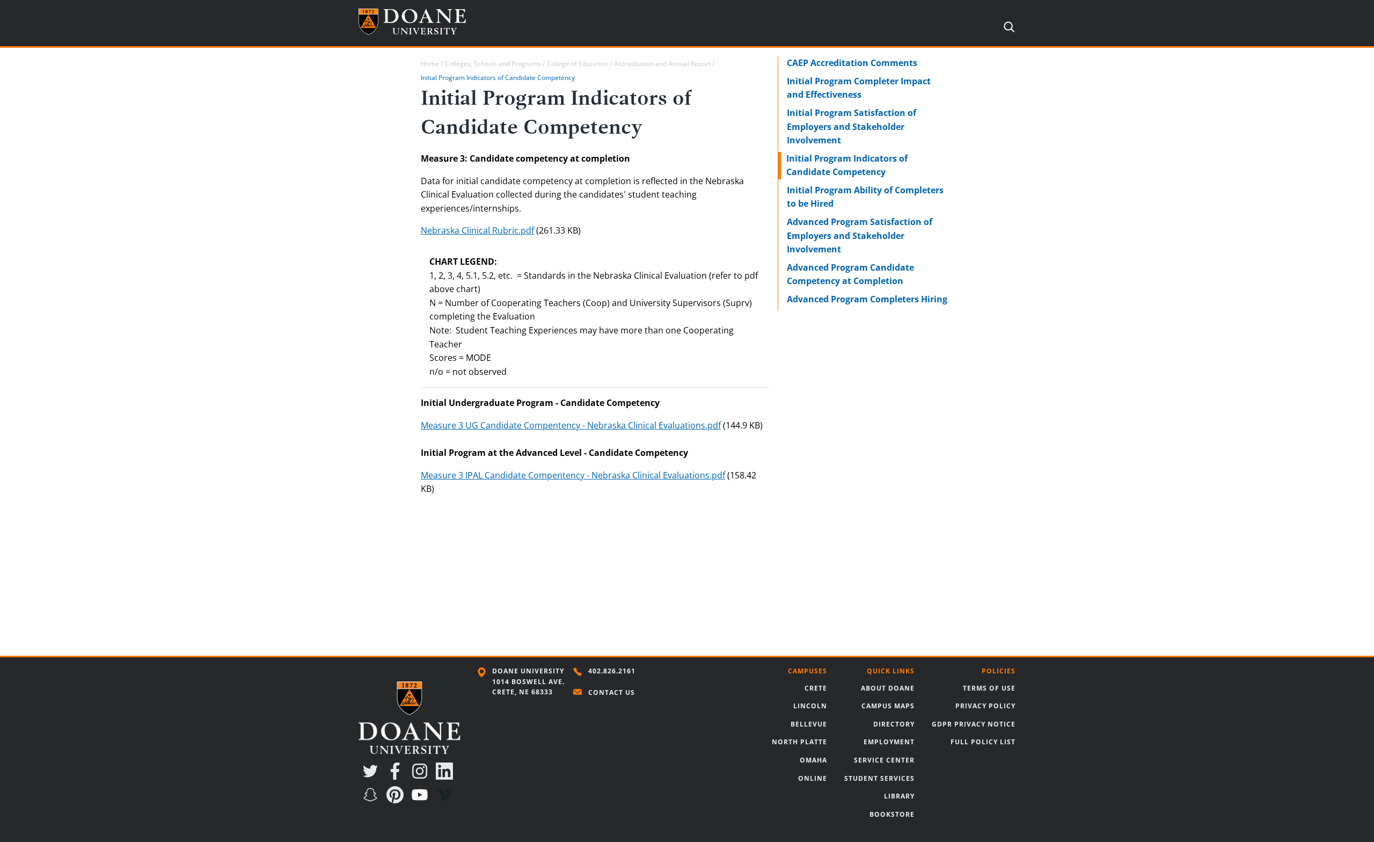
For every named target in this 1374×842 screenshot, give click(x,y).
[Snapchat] (372, 800)
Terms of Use (989, 688)
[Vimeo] (446, 800)
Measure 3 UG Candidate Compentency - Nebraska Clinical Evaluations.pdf (571, 425)
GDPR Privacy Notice (973, 724)
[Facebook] (397, 776)
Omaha (813, 760)
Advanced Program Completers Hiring (867, 299)
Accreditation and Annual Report (662, 63)
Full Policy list (983, 741)
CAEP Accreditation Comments (852, 63)
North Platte (799, 741)
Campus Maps (888, 705)
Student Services (879, 778)
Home (430, 63)
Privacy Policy (985, 705)
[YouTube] (422, 800)
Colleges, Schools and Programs (493, 63)
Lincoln (810, 705)
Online (812, 778)
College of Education (577, 63)
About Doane (888, 688)
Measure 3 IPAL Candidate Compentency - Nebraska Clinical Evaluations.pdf (573, 475)
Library (899, 796)
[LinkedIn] (446, 776)
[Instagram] (422, 776)
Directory (894, 724)
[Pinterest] (397, 800)
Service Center (884, 760)
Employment (889, 741)
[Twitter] (372, 776)
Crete (816, 688)
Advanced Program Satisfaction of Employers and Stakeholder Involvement (859, 235)
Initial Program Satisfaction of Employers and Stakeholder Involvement (851, 126)
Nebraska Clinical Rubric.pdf (477, 230)
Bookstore (892, 814)
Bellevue (809, 724)
